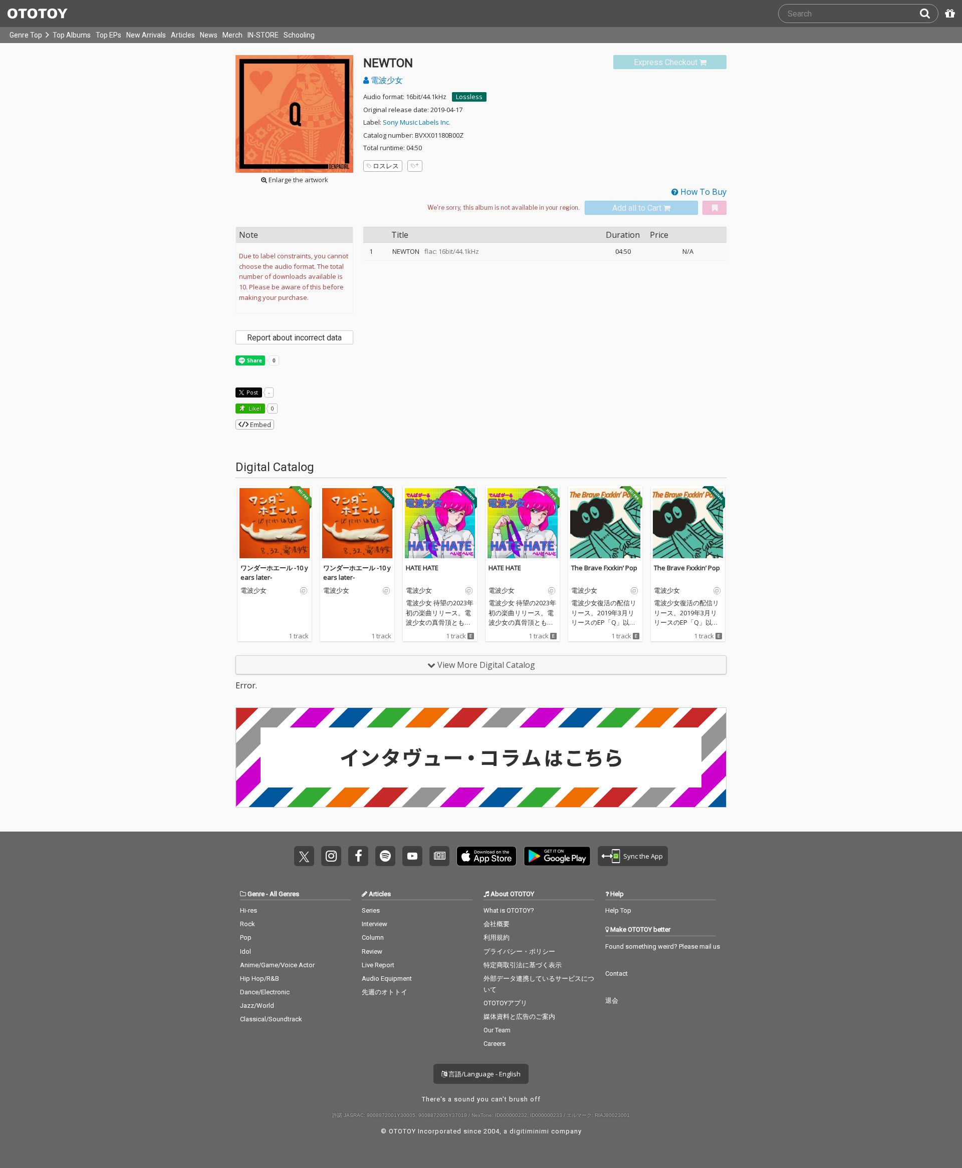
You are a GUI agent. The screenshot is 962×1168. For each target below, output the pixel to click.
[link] (670, 62)
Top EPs (108, 35)
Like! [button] (254, 408)
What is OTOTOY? (509, 910)
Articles (183, 35)
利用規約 (497, 937)
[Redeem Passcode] (948, 13)
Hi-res (248, 910)
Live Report (378, 965)
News (208, 35)
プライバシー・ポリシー (519, 951)
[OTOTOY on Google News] (439, 856)
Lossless (469, 96)
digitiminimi (529, 1131)
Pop (246, 937)
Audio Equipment (387, 978)
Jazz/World (257, 1005)
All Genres (284, 894)
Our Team (497, 1030)
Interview (374, 924)
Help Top (618, 910)
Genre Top (26, 35)
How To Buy (702, 191)
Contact (616, 973)
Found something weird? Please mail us (662, 946)
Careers (495, 1043)
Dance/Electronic (265, 992)
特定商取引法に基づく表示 (523, 965)
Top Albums (72, 35)
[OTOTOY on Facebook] (358, 856)
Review (372, 951)
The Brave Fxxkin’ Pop (604, 567)
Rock (247, 924)
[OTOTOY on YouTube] (412, 856)
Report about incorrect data (294, 337)
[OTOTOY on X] (304, 856)
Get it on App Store (486, 856)
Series (371, 910)
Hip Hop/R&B (259, 978)
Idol (245, 951)
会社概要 (497, 924)
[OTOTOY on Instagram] (331, 856)
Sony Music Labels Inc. (416, 122)
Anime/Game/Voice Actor (277, 965)
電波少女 (386, 80)
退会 (611, 1000)
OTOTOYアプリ (505, 1003)
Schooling (299, 35)
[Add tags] (414, 166)
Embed (260, 424)
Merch (232, 35)
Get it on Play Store (557, 856)
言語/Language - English (484, 1073)
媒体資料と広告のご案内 (519, 1016)
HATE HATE (422, 567)
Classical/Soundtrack (271, 1019)
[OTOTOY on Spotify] (385, 856)
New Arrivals (146, 35)
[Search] (929, 14)
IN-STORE (263, 35)
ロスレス (386, 165)
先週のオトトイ (384, 992)
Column (373, 937)
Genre (256, 894)
